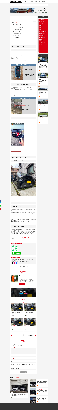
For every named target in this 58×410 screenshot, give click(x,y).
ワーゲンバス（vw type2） (42, 33)
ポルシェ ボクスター (42, 37)
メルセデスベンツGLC (42, 21)
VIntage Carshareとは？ (16, 35)
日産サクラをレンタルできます (17, 33)
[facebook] (0, 201)
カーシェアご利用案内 (30, 1)
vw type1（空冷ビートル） (42, 42)
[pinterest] (0, 209)
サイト (12, 361)
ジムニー (40, 51)
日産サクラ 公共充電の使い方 (30, 335)
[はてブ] (0, 204)
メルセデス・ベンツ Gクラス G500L (42, 47)
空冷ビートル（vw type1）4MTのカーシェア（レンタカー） (43, 80)
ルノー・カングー (41, 23)
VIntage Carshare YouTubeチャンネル (16, 151)
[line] (0, 205)
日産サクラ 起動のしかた (29, 312)
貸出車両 (36, 1)
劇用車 (25, 1)
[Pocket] (0, 207)
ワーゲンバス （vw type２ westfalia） (42, 40)
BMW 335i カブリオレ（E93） (43, 31)
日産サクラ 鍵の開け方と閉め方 (17, 24)
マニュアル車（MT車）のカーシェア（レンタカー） (43, 93)
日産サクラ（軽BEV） (14, 325)
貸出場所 (39, 1)
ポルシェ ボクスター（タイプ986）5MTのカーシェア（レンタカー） (43, 119)
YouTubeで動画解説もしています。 (18, 29)
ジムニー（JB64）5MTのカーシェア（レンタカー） (43, 106)
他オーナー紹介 (43, 1)
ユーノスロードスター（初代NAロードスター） (43, 44)
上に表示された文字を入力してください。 (16, 368)
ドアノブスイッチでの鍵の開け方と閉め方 (19, 27)
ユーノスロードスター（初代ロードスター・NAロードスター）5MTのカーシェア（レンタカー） (43, 66)
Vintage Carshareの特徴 (16, 37)
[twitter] (0, 202)
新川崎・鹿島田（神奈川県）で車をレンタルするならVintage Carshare (42, 382)
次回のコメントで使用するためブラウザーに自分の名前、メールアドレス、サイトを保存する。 (23, 365)
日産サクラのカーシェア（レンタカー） (18, 31)
